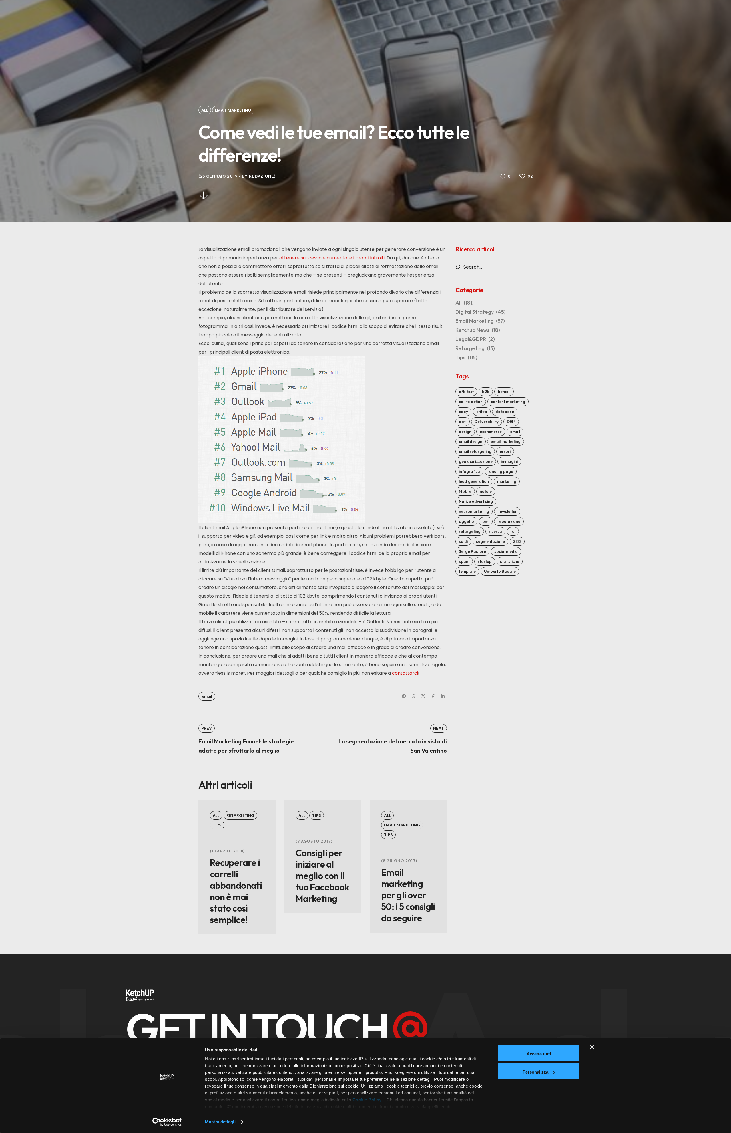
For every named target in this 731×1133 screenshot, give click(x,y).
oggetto (466, 521)
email (207, 696)
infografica (469, 471)
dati (462, 421)
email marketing (506, 441)
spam (464, 561)
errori (505, 451)
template (467, 571)
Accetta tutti (539, 1053)
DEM (511, 421)
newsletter (507, 511)
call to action (471, 401)
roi (512, 531)
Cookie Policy (367, 1099)
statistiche (509, 561)
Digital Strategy (480, 312)
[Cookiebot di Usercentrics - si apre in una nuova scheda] (167, 1122)
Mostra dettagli (220, 1121)
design (465, 431)
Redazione (261, 176)
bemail (504, 391)
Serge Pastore (472, 551)
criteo (481, 411)
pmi (485, 521)
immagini (509, 461)
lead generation (474, 481)
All (204, 110)
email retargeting (475, 451)
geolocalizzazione (476, 461)
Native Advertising (476, 501)
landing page (500, 471)
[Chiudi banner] (592, 1053)
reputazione (508, 521)
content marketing (508, 401)
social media (506, 551)
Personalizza (535, 1072)
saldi (463, 541)
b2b (485, 391)
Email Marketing (233, 110)
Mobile (465, 491)
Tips (217, 825)
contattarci (405, 673)
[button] (276, 1028)
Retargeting (240, 815)
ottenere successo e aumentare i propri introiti (332, 258)
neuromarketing (474, 511)
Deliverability (487, 421)
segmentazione (490, 541)
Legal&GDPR (475, 339)
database (504, 411)
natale (486, 491)
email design (470, 441)
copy (463, 411)
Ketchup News (477, 330)
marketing (506, 481)
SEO (517, 541)
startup (485, 561)
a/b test (466, 391)
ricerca (495, 531)
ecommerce (491, 431)
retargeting (470, 531)
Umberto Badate (500, 571)
